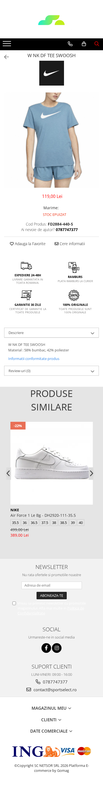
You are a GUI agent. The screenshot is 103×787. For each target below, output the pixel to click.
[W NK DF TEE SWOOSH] (51, 140)
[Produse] (7, 45)
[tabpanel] (51, 140)
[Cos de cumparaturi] (84, 43)
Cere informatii (72, 243)
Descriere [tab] (16, 332)
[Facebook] (46, 648)
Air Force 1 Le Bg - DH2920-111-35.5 (43, 515)
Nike (14, 509)
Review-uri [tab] (19, 370)
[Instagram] (57, 648)
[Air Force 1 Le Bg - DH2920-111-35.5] (51, 463)
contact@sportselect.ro (54, 689)
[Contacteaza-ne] (70, 43)
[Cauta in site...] (97, 43)
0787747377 (55, 682)
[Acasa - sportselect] (51, 24)
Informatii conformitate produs (33, 358)
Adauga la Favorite (30, 243)
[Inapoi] (4, 57)
